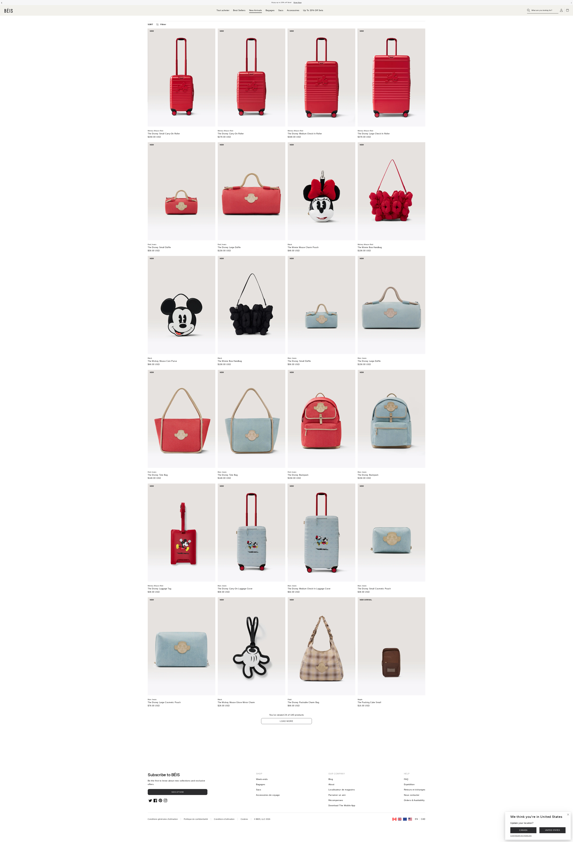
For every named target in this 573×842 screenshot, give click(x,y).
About (331, 784)
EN (416, 819)
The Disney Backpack (298, 475)
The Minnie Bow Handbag (370, 247)
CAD (423, 819)
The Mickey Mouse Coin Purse (162, 361)
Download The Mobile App (341, 805)
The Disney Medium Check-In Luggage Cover (309, 589)
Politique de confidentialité (196, 819)
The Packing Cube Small (369, 702)
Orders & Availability (414, 800)
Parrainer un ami (337, 795)
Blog (330, 779)
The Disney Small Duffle (159, 247)
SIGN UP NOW (177, 792)
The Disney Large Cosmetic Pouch (164, 702)
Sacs (258, 789)
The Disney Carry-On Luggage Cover (235, 589)
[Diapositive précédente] (1, 2)
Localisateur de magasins (341, 789)
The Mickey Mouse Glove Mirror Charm (236, 702)
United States (552, 830)
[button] (542, 10)
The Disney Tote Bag (158, 475)
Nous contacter (411, 795)
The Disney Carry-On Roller (231, 134)
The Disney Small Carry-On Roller (164, 134)
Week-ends (262, 779)
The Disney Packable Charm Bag (303, 702)
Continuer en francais (521, 836)
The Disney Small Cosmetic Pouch (374, 589)
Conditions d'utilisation (224, 819)
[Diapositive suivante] (571, 2)
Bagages (260, 784)
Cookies (244, 819)
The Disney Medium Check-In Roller (305, 134)
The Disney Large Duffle (229, 247)
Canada (523, 830)
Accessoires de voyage (268, 795)
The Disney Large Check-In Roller (374, 134)
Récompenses (335, 800)
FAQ (406, 779)
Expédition (409, 784)
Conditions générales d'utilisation (163, 819)
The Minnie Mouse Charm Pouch (303, 247)
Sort (150, 24)
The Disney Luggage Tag (159, 589)
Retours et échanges (414, 789)
